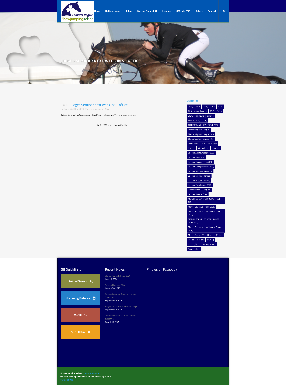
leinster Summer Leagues (199, 189)
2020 (219, 111)
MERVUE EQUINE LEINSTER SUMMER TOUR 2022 (203, 221)
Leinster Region (91, 373)
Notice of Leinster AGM (115, 284)
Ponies (191, 239)
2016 (205, 106)
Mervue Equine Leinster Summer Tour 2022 (204, 213)
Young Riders (193, 248)
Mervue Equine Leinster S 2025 (201, 206)
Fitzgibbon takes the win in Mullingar (121, 306)
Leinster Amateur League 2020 (201, 152)
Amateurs (200, 115)
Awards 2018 (193, 120)
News (209, 235)
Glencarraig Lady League (198, 129)
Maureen (99, 108)
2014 (190, 106)
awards (210, 115)
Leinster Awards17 (196, 157)
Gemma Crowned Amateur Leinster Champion (120, 295)
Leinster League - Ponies (198, 180)
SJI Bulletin (78, 332)
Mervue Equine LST (196, 235)
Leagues (215, 148)
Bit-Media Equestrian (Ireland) (96, 376)
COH (204, 120)
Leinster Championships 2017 (200, 166)
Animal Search (78, 281)
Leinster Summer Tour (197, 194)
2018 (220, 106)
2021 (190, 115)
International (203, 148)
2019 (212, 111)
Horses (191, 148)
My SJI (78, 315)
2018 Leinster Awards (197, 111)
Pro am (200, 239)
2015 (81, 108)
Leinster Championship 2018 (200, 161)
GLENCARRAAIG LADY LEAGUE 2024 (203, 125)
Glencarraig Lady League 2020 (201, 134)
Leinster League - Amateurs (200, 171)
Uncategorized (209, 244)
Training (210, 239)
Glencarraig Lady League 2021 (201, 138)
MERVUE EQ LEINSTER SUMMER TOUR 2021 (204, 200)
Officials (88, 108)
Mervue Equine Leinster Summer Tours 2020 (204, 229)
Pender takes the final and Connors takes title (121, 317)
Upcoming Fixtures (78, 298)
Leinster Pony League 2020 (199, 185)
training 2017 (193, 244)
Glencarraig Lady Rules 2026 (117, 275)
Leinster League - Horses (199, 175)
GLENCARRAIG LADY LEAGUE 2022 (202, 143)
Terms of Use (66, 379)
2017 (212, 106)
